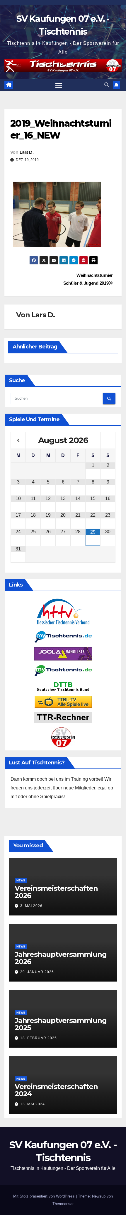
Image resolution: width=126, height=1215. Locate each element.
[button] (106, 84)
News (20, 880)
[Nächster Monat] (108, 440)
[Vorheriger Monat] (18, 440)
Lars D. (26, 152)
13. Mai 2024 (32, 1104)
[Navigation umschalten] (58, 85)
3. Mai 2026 (31, 906)
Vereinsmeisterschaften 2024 (56, 1090)
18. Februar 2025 (38, 1038)
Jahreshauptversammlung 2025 (61, 1024)
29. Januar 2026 (37, 972)
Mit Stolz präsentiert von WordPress (44, 1196)
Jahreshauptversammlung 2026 (61, 958)
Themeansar (63, 1204)
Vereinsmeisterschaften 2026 (56, 892)
